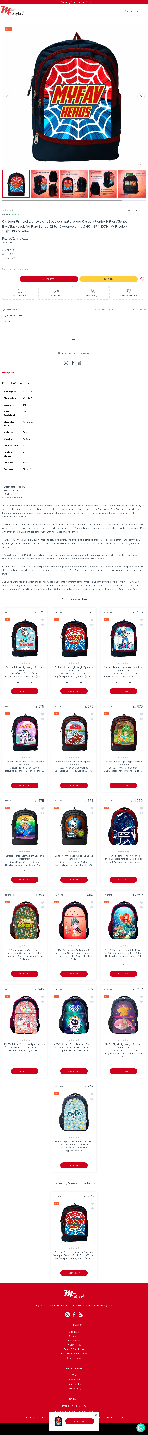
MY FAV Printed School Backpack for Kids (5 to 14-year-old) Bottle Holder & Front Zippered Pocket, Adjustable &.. (24, 1047)
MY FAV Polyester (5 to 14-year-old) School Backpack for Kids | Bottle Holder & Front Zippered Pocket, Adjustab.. (123, 859)
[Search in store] (132, 11)
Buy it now (108, 279)
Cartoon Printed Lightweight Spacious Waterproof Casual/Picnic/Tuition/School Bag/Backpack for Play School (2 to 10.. (24, 672)
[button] (141, 96)
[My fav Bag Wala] (12, 11)
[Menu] (144, 11)
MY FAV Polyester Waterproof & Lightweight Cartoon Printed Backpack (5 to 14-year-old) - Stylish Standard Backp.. (74, 955)
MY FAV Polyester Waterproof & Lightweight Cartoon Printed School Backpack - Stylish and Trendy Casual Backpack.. (24, 955)
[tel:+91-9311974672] (127, 11)
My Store (138, 210)
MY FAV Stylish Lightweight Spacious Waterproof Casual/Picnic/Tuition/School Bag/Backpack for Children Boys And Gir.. (123, 1050)
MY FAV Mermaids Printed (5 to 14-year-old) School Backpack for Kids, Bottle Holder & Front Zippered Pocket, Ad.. (123, 953)
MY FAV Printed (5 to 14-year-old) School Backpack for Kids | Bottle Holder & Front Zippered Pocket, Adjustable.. (74, 1047)
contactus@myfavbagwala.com (77, 1411)
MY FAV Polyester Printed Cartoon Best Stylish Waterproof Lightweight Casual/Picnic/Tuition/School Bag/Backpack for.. (74, 1146)
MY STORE (9, 612)
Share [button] (8, 321)
